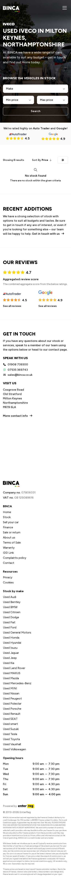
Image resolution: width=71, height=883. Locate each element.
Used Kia (8, 663)
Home (7, 512)
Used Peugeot (12, 698)
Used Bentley (11, 602)
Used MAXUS (11, 673)
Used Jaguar (11, 652)
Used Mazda (11, 678)
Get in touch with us (46, 233)
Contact (8, 563)
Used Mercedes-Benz (17, 683)
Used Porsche (12, 708)
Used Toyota (11, 739)
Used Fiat (9, 622)
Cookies (8, 582)
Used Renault (11, 713)
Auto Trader (41, 128)
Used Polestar (12, 703)
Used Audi (9, 597)
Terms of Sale (12, 542)
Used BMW (10, 607)
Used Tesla (10, 734)
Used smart (10, 724)
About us (9, 537)
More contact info (15, 415)
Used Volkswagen (14, 749)
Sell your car (11, 522)
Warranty (9, 547)
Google (61, 128)
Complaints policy (14, 557)
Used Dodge (11, 617)
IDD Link (8, 552)
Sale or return (11, 532)
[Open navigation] (64, 7)
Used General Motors (17, 632)
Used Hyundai (12, 642)
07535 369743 (18, 369)
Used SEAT (10, 719)
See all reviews (12, 306)
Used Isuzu (10, 647)
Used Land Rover (14, 668)
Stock (7, 517)
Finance (8, 527)
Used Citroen (11, 612)
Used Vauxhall (12, 744)
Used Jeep (10, 658)
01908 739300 (18, 364)
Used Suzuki (11, 729)
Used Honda (11, 637)
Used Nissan (11, 693)
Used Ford (9, 627)
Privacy (7, 577)
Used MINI (10, 688)
